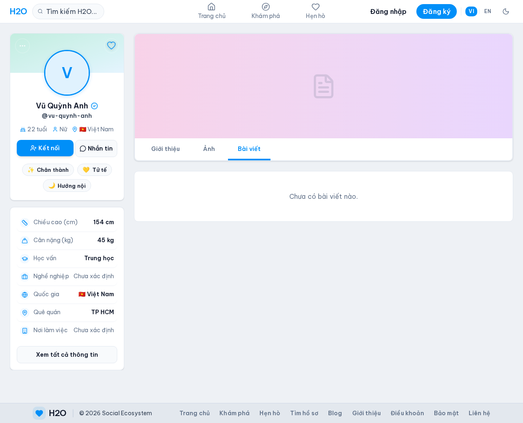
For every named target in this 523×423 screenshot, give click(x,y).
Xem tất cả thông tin (67, 354)
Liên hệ (479, 413)
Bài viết (249, 149)
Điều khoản (407, 413)
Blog (335, 413)
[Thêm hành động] (22, 45)
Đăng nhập (388, 11)
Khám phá (234, 413)
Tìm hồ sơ (304, 413)
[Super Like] (111, 45)
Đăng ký (436, 11)
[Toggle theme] (505, 11)
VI (471, 11)
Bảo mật (446, 413)
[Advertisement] (323, 285)
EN (487, 11)
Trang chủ (194, 413)
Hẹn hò (269, 413)
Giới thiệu (165, 149)
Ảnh (209, 149)
